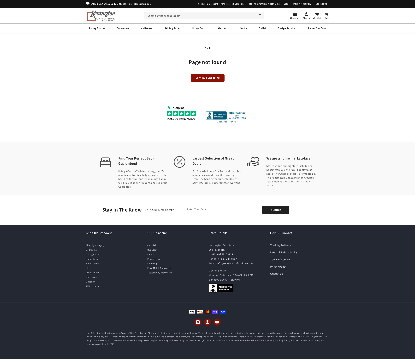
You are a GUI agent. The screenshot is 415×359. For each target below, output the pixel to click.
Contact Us (321, 4)
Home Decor (92, 259)
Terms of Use (127, 333)
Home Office (92, 263)
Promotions (153, 259)
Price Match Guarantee (159, 268)
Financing (152, 263)
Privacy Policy (278, 267)
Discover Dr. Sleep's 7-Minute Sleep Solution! (221, 4)
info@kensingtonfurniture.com (235, 263)
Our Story (152, 250)
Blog (286, 4)
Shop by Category (95, 245)
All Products (92, 286)
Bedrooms (91, 250)
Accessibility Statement (159, 272)
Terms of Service (280, 259)
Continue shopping (208, 78)
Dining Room (93, 254)
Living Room (92, 272)
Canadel (151, 245)
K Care (150, 254)
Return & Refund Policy (283, 252)
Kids (88, 268)
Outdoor (90, 281)
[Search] (260, 16)
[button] (97, 28)
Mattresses (91, 277)
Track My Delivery (302, 4)
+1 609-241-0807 (227, 259)
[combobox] (204, 16)
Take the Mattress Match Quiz (264, 4)
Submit (276, 210)
